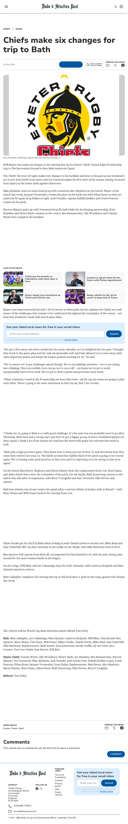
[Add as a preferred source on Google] (94, 64)
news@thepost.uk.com (25, 811)
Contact (59, 780)
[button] (6, 6)
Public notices (58, 793)
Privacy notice (71, 340)
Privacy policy (58, 785)
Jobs (57, 789)
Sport (6, 29)
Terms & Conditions (60, 776)
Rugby (19, 29)
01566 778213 (24, 806)
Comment (116, 754)
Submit (114, 334)
